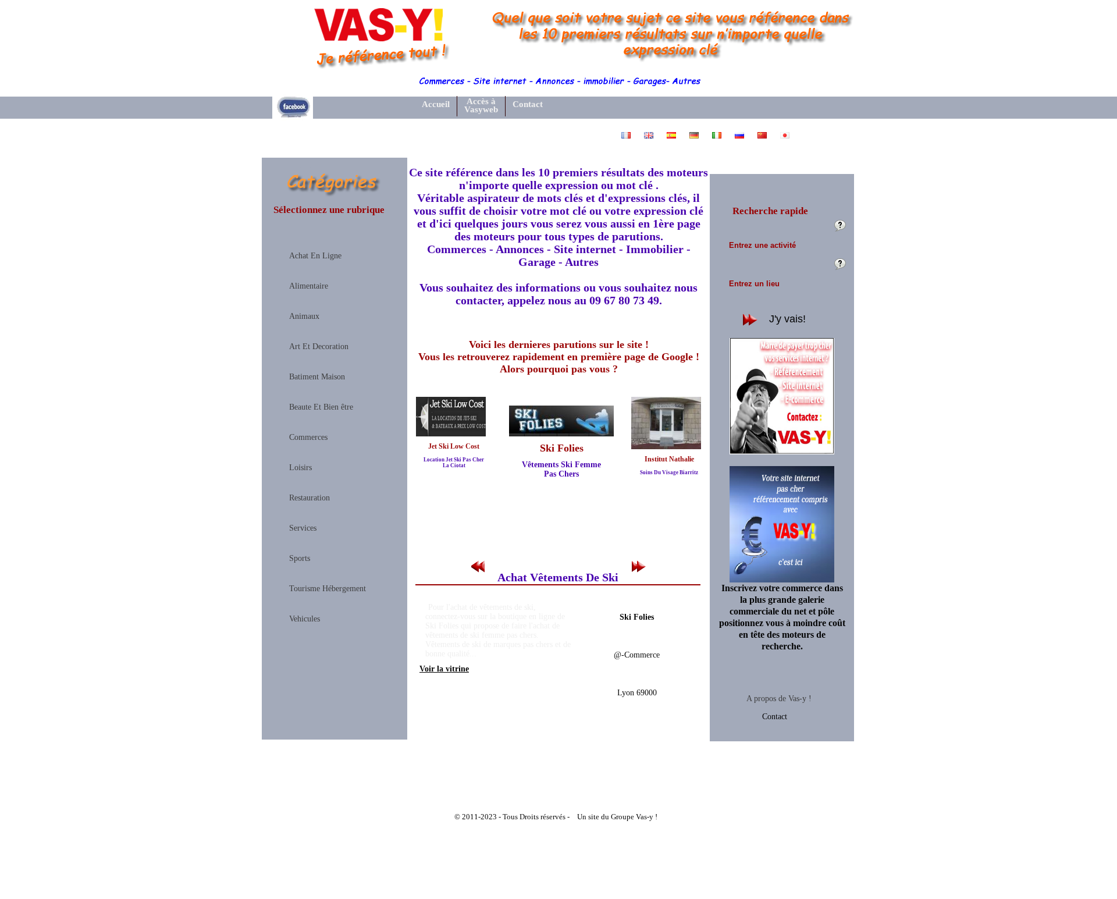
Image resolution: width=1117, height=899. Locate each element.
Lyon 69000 (637, 692)
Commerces (308, 437)
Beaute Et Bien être (321, 407)
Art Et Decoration (318, 347)
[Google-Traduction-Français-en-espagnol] (672, 141)
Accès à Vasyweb (481, 105)
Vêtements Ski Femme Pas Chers (561, 469)
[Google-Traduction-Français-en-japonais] (784, 141)
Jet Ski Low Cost (453, 446)
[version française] (627, 141)
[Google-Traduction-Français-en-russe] (740, 141)
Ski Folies (562, 448)
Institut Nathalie (669, 459)
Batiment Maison (317, 377)
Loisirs (300, 468)
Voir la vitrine (444, 669)
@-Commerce (637, 655)
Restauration (309, 498)
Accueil (436, 104)
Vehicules (304, 619)
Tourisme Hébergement (327, 589)
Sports (299, 559)
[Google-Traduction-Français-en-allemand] (695, 141)
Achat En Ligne (315, 256)
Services (302, 528)
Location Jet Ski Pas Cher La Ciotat (454, 462)
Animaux (304, 316)
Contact (774, 716)
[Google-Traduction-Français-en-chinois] (763, 141)
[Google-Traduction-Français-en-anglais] (649, 141)
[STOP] (560, 567)
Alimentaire (308, 286)
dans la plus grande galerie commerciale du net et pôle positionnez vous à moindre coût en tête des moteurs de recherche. (782, 617)
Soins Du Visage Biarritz (669, 472)
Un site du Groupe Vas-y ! (617, 816)
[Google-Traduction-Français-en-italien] (717, 141)
